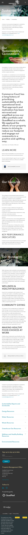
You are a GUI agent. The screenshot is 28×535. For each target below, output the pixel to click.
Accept (24, 517)
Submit (6, 461)
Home (3, 19)
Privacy (17, 517)
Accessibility (5, 513)
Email (3, 455)
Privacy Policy (16, 513)
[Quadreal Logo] (8, 496)
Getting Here (5, 479)
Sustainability (14, 19)
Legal (10, 513)
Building (8, 19)
